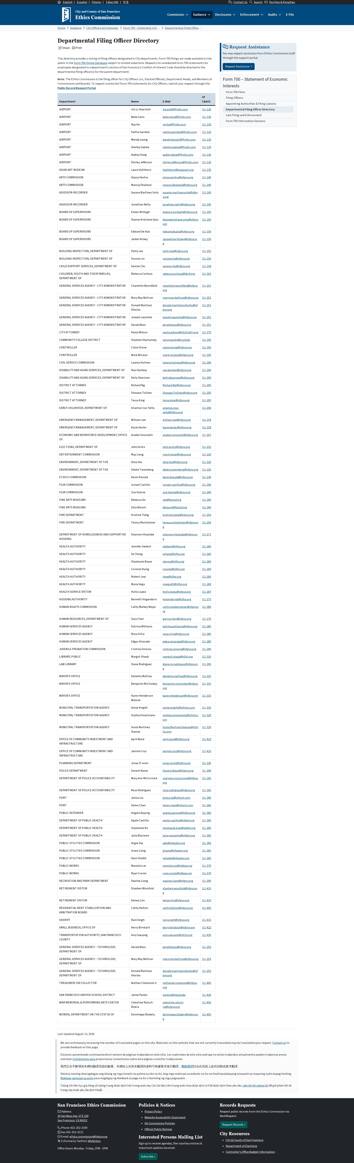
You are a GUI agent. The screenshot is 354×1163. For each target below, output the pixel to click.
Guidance (199, 14)
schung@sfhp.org (174, 554)
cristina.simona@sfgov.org (179, 649)
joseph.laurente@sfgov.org (180, 317)
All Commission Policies (160, 1123)
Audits (272, 14)
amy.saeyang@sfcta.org (177, 935)
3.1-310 (206, 657)
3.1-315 (206, 676)
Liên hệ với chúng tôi (255, 1086)
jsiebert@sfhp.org (174, 546)
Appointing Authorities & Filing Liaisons (251, 104)
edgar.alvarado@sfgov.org (179, 642)
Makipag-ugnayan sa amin (76, 1078)
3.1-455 (206, 1014)
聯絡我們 (187, 1066)
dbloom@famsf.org (175, 507)
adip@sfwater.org (174, 843)
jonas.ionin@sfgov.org (177, 763)
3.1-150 (206, 212)
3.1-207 (206, 435)
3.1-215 (206, 447)
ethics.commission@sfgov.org (88, 1137)
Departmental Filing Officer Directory (188, 28)
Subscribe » (148, 1157)
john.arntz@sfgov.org (176, 447)
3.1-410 (206, 888)
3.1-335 (206, 763)
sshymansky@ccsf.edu (176, 340)
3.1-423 (206, 739)
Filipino (96, 2)
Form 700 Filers (235, 92)
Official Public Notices (158, 1129)
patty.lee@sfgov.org (175, 251)
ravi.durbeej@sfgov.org (177, 370)
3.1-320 (206, 708)
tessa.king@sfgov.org (176, 400)
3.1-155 (206, 251)
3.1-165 (206, 778)
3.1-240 (206, 485)
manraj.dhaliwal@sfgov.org (180, 185)
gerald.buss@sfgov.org (177, 325)
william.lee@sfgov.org (177, 420)
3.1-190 (206, 340)
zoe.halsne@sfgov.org (176, 492)
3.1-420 (206, 995)
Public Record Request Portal (77, 88)
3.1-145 (206, 193)
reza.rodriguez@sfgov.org (179, 790)
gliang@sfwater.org (175, 851)
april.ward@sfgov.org (176, 739)
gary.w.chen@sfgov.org (177, 619)
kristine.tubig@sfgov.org (178, 515)
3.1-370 (206, 866)
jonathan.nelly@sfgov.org (179, 204)
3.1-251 (206, 286)
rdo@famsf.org (172, 500)
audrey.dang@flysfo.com (178, 155)
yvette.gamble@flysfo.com (180, 132)
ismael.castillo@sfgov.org (179, 485)
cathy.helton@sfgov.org (178, 908)
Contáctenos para (83, 1059)
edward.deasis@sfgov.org (178, 232)
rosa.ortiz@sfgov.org (176, 634)
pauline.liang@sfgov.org (178, 881)
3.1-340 (206, 771)
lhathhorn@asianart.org (178, 170)
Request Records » (233, 1125)
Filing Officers (234, 98)
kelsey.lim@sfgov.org (176, 900)
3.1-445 (206, 983)
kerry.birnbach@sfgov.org (179, 927)
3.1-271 (206, 534)
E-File (290, 14)
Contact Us (240, 2)
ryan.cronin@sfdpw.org (177, 873)
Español (82, 2)
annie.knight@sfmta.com (179, 708)
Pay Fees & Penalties (282, 2)
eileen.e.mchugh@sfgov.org (180, 212)
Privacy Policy (153, 1112)
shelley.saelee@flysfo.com (179, 147)
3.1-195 (206, 347)
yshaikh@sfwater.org (176, 858)
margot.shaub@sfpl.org (178, 657)
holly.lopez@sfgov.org (177, 592)
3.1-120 (206, 109)
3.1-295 (206, 649)
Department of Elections (241, 1146)
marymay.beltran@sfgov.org (181, 298)
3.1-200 (206, 370)
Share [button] (66, 48)
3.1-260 (206, 546)
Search (258, 2)
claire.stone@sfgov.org (177, 347)
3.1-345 (206, 798)
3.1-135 (206, 170)
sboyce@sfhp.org (173, 562)
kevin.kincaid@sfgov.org (178, 477)
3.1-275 (206, 619)
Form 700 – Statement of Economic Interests (151, 28)
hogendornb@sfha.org (177, 599)
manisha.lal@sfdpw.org (177, 866)
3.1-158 (206, 266)
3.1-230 (206, 477)
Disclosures (223, 14)
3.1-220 (206, 455)
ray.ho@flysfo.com (174, 125)
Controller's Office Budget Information (250, 1152)
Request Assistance (237, 66)
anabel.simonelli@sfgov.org (180, 435)
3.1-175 (206, 332)
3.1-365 (206, 843)
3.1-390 (206, 881)
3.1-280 (206, 607)
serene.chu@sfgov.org (176, 266)
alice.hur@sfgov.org (175, 462)
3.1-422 (206, 927)
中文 (126, 2)
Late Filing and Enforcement (244, 115)
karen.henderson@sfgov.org (180, 696)
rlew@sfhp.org (172, 577)
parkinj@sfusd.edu (174, 995)
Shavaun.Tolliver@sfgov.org (180, 393)
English (67, 2)
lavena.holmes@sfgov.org (179, 363)
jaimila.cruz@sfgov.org (177, 751)
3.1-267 (206, 592)
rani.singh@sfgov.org (176, 920)
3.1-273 (206, 599)
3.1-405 (206, 908)
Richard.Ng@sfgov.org (177, 385)
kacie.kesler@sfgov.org (177, 427)
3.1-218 (206, 420)
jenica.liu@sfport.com (176, 798)
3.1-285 (206, 626)
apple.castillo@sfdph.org (179, 820)
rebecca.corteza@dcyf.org (179, 274)
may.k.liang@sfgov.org (177, 455)
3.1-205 (206, 385)
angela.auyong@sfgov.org (179, 813)
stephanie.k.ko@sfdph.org (179, 828)
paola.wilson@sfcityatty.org (180, 332)
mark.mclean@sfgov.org (178, 355)
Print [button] (78, 48)
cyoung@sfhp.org (174, 569)
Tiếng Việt (112, 2)
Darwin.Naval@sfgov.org (178, 771)
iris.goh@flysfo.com (175, 109)
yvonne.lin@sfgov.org (176, 259)
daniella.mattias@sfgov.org (180, 676)
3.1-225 (206, 462)
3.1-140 (206, 177)
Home (61, 28)
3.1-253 (206, 947)
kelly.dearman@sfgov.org (179, 378)
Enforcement (249, 14)
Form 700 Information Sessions (245, 121)
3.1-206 (206, 408)
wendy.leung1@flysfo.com (179, 140)
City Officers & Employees (102, 28)
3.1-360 (206, 813)
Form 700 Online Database (90, 63)
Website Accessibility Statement (165, 1117)
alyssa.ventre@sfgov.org (178, 177)
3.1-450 (206, 1002)
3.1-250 (206, 515)
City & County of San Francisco (244, 1140)
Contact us (279, 1043)
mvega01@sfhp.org (175, 584)
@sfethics (94, 1141)
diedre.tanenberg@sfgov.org (180, 470)
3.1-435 (206, 935)
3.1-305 (206, 664)
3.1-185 (206, 363)
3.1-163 (206, 274)
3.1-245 (206, 500)
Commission (175, 14)
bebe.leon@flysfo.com (177, 117)
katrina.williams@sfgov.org (180, 626)
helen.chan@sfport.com (178, 805)
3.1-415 (206, 920)
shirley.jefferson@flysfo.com (180, 162)
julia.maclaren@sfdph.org (179, 836)
